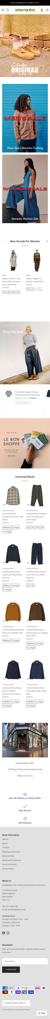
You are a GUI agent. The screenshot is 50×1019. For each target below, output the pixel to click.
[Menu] (3, 10)
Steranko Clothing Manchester (19, 1010)
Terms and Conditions (11, 860)
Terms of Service (9, 864)
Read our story (25, 775)
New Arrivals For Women (25, 241)
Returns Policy (8, 856)
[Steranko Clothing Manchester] (25, 10)
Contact (5, 848)
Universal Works (25, 476)
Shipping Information (11, 852)
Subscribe (11, 970)
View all (25, 245)
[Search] (9, 10)
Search (5, 839)
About (4, 843)
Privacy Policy (8, 869)
